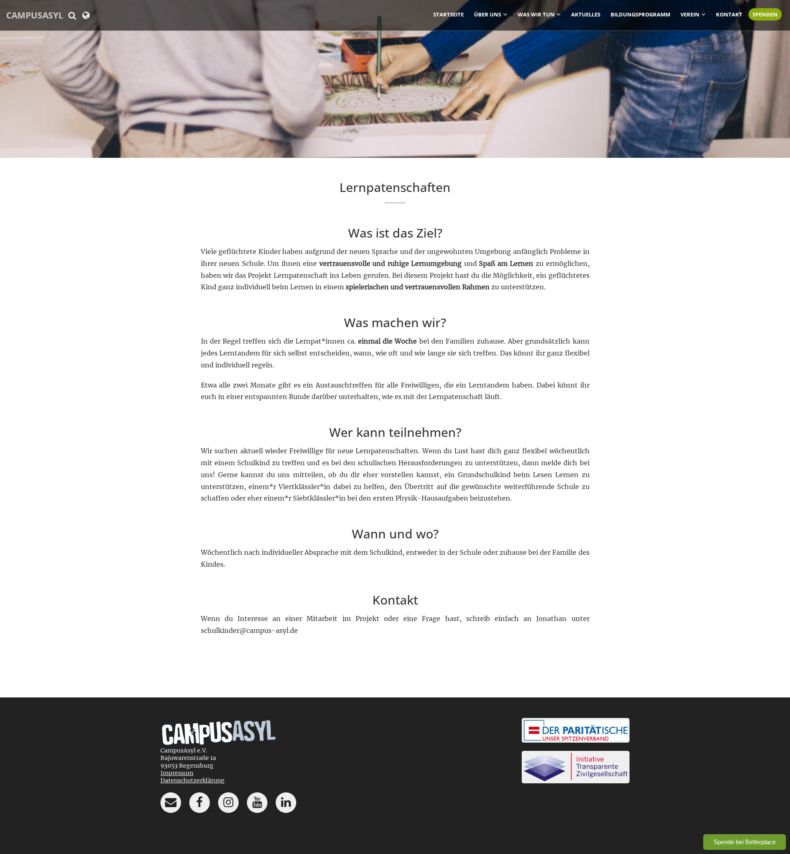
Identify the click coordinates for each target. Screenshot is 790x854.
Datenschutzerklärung (192, 780)
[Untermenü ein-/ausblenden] (505, 14)
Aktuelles (585, 14)
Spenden (765, 14)
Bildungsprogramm (640, 14)
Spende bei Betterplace (744, 841)
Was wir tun (536, 14)
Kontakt (729, 14)
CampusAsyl (34, 15)
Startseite (448, 14)
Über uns (487, 14)
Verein (690, 14)
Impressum (176, 773)
